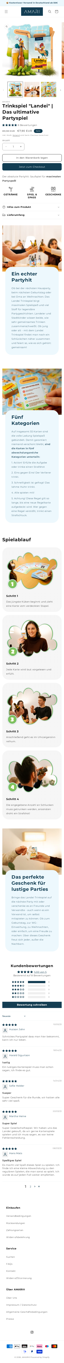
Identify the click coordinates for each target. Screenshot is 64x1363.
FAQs (9, 1264)
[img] (9, 1024)
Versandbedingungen (18, 1216)
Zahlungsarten (14, 1230)
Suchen (10, 1256)
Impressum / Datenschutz (21, 1304)
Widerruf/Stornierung (19, 1278)
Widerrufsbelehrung (18, 1237)
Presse (10, 1319)
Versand (16, 135)
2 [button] (30, 1186)
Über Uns (11, 1297)
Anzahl (6, 140)
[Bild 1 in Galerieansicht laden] (15, 89)
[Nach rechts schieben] (60, 90)
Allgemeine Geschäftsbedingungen (27, 1311)
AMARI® (26, 1357)
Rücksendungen (15, 1223)
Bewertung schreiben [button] (32, 1004)
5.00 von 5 (40, 971)
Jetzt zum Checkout (32, 166)
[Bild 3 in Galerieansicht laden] (48, 89)
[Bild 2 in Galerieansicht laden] (32, 89)
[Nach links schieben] (3, 90)
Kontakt (11, 1271)
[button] (6, 11)
